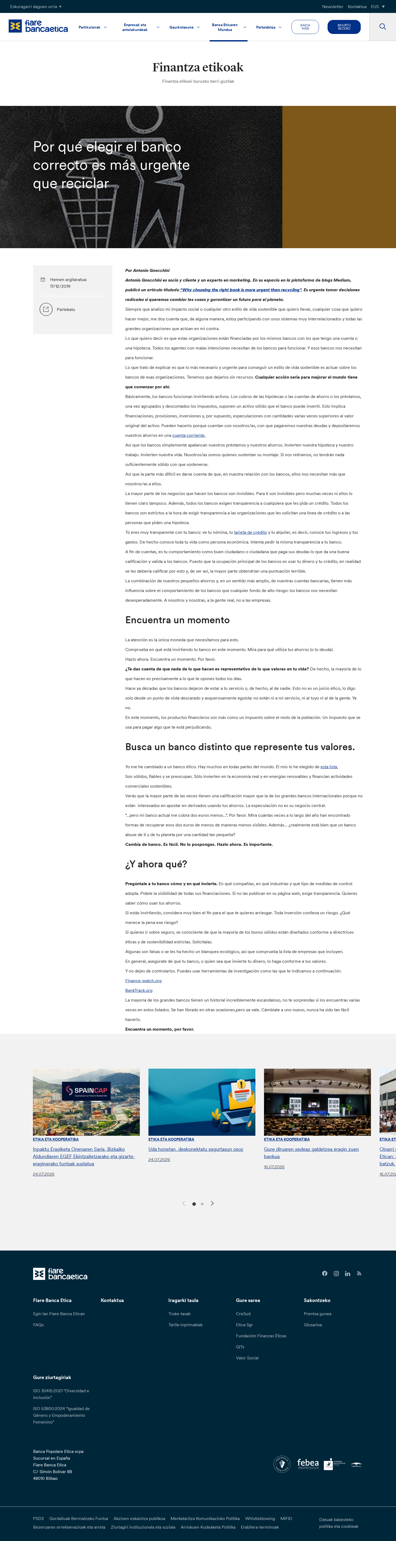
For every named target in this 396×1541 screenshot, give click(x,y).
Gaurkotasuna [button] (181, 27)
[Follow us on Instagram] (336, 1273)
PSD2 (38, 1518)
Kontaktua (357, 6)
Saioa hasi (305, 26)
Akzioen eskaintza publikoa (139, 1518)
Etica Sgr (244, 1324)
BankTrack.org (138, 990)
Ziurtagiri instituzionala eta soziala (143, 1527)
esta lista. (329, 766)
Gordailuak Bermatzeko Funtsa (78, 1518)
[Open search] (382, 27)
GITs (240, 1346)
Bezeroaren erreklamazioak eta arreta (69, 1527)
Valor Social (247, 1357)
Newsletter (332, 6)
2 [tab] (201, 1203)
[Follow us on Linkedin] (348, 1273)
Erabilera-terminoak (260, 1527)
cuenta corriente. (189, 435)
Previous (182, 1202)
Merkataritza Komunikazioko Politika (205, 1518)
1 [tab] (193, 1203)
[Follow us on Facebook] (324, 1273)
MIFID (286, 1518)
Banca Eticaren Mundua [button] (225, 27)
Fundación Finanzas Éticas (261, 1335)
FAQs (38, 1324)
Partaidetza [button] (265, 27)
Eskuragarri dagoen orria (33, 6)
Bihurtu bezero (344, 26)
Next (213, 1204)
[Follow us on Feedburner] (359, 1273)
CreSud (243, 1313)
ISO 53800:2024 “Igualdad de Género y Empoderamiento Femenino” (61, 1415)
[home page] (38, 26)
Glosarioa (313, 1324)
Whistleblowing (260, 1518)
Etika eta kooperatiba (56, 1139)
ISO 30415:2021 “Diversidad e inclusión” (61, 1394)
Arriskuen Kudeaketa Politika (208, 1527)
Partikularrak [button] (89, 27)
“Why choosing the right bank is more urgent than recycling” (240, 289)
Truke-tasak (179, 1313)
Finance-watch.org (143, 980)
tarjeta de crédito (250, 532)
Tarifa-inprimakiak (185, 1324)
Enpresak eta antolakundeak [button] (135, 27)
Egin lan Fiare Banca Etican (59, 1313)
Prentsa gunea (317, 1313)
